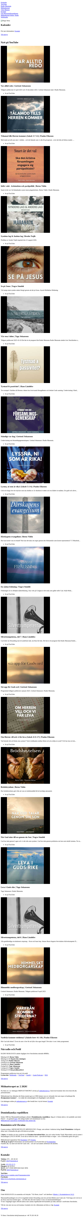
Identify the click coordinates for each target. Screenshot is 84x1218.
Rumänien (24, 1140)
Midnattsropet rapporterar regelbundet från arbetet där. (18, 1120)
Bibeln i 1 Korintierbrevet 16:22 (63, 1194)
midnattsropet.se (44, 1091)
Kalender (4, 2)
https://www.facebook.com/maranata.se (13, 1179)
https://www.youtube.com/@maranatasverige (15, 1175)
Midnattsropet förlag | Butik (10, 15)
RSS (46, 1075)
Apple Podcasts (38, 1075)
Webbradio (4, 17)
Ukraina (33, 1140)
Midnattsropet (5, 8)
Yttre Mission (5, 10)
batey (16, 1119)
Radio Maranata (6, 6)
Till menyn (4, 34)
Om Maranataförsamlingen (9, 13)
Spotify (28, 1075)
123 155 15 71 (10, 1164)
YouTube (4, 4)
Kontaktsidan (51, 1142)
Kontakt (3, 12)
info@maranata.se (12, 1161)
